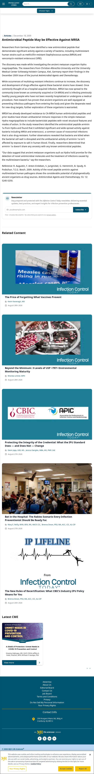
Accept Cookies (66, 769)
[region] (47, 762)
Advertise (47, 682)
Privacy (47, 699)
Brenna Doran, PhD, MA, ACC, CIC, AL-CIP (58, 524)
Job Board (47, 693)
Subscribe (80, 209)
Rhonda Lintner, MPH (16, 376)
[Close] (90, 754)
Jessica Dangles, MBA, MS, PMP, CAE (40, 450)
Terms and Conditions (47, 696)
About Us (47, 684)
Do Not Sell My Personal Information (47, 702)
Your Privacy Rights (47, 705)
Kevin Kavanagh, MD (16, 301)
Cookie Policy (36, 764)
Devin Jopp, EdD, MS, (16, 450)
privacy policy (51, 215)
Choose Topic (44, 11)
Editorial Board (47, 687)
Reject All (83, 769)
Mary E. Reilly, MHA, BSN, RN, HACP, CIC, (24, 524)
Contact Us (47, 690)
